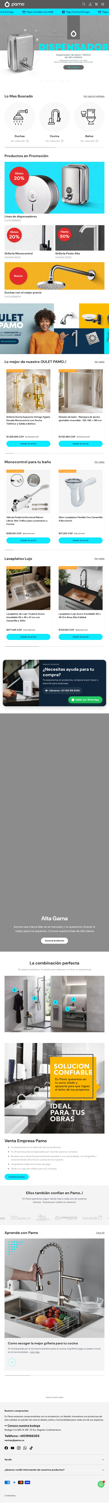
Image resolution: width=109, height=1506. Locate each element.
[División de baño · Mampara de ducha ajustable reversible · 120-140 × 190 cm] (81, 391)
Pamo (13, 1496)
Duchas (20, 136)
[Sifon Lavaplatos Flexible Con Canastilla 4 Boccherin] (81, 491)
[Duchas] (20, 117)
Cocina (54, 136)
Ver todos (99, 361)
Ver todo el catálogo (93, 96)
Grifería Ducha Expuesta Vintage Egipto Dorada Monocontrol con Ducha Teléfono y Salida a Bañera (28, 420)
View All (100, 1232)
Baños (89, 136)
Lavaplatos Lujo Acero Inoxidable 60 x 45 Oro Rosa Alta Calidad (80, 615)
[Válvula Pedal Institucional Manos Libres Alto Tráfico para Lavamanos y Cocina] (28, 491)
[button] (96, 4)
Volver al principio (54, 1397)
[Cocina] (54, 117)
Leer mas (34, 1352)
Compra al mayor (16, 1177)
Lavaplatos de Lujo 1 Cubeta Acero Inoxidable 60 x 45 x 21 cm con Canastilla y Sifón (25, 617)
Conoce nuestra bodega (24, 1425)
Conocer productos (54, 940)
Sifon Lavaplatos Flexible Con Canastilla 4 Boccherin (80, 519)
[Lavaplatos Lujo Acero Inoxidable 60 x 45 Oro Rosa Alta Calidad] (81, 588)
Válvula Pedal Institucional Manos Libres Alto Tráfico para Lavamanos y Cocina (27, 521)
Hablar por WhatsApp (87, 699)
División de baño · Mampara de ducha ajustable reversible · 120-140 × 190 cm (80, 418)
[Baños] (89, 117)
